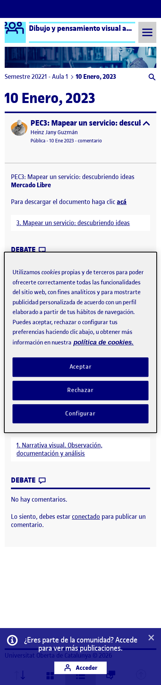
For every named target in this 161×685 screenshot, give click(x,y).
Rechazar (80, 390)
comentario (90, 140)
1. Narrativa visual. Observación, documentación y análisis (59, 449)
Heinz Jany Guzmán (54, 132)
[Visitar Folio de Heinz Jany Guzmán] (19, 127)
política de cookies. (103, 342)
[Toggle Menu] (147, 32)
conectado (86, 516)
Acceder (86, 668)
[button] (151, 77)
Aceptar (81, 367)
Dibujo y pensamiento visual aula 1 (85, 28)
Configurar (80, 413)
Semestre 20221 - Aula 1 (36, 76)
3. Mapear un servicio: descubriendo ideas (73, 223)
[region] (80, 342)
